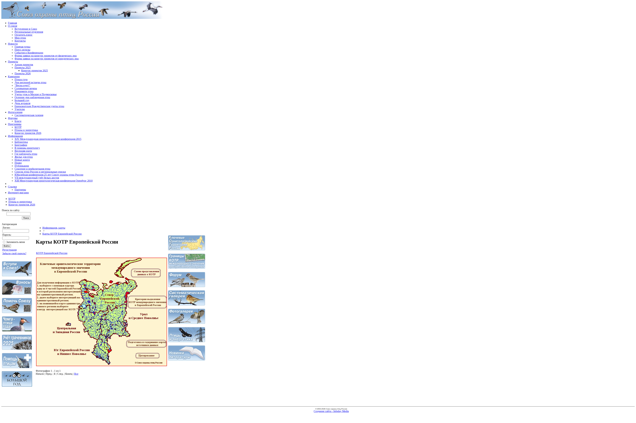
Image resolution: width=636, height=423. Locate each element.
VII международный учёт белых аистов (37, 177)
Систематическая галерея (29, 115)
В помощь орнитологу (27, 148)
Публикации (22, 165)
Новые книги (22, 159)
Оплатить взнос (23, 34)
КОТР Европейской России (51, 253)
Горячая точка (22, 46)
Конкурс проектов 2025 (34, 70)
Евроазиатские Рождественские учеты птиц (39, 106)
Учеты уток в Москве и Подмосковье (36, 94)
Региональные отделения (29, 31)
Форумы (13, 118)
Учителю (20, 109)
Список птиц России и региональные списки (40, 171)
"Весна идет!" (22, 85)
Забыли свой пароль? (14, 253)
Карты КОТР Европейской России (62, 233)
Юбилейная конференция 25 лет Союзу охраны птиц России (49, 174)
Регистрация (9, 249)
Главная (12, 22)
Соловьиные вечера (26, 88)
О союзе (12, 25)
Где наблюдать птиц (26, 153)
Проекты (13, 61)
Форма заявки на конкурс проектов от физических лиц (46, 55)
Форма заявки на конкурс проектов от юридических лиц (47, 58)
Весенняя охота (23, 150)
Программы (14, 124)
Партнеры (20, 189)
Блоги (18, 121)
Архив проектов (24, 64)
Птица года (21, 79)
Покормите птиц (24, 91)
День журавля (22, 103)
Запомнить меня (15, 242)
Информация (15, 136)
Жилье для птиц (24, 156)
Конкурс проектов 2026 (28, 133)
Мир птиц (20, 37)
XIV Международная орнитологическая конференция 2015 (48, 139)
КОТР (18, 127)
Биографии (21, 145)
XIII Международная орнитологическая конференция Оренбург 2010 (54, 180)
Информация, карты (53, 227)
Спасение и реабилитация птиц (32, 168)
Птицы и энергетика (26, 130)
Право (18, 162)
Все (76, 373)
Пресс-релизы (22, 49)
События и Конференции (29, 52)
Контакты (20, 40)
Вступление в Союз (26, 28)
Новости (13, 43)
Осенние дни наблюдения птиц (32, 97)
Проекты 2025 (23, 67)
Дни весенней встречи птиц (30, 82)
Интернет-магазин (18, 192)
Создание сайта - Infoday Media (331, 411)
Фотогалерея (15, 112)
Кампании (14, 76)
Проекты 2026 (23, 73)
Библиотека (21, 142)
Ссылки (12, 186)
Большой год (22, 100)
